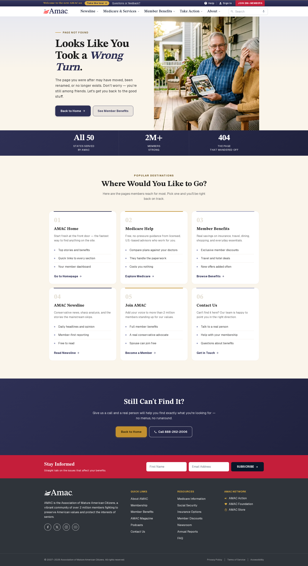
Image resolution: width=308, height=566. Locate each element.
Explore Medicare (137, 276)
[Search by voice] (263, 11)
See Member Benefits (113, 111)
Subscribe (246, 467)
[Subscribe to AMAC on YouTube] (75, 527)
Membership (139, 505)
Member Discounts (189, 518)
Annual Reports (187, 532)
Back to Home (71, 111)
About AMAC (139, 499)
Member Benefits (158, 11)
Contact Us (138, 532)
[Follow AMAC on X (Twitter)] (57, 527)
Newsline (87, 11)
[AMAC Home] (58, 492)
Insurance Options (189, 512)
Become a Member (138, 353)
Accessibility (257, 559)
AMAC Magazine (142, 518)
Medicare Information (191, 499)
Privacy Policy (214, 559)
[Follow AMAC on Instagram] (66, 527)
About (212, 11)
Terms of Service (236, 559)
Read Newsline (65, 353)
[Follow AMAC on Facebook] (47, 527)
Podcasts (137, 525)
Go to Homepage (66, 276)
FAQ (180, 538)
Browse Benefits (209, 276)
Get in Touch (206, 353)
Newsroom (184, 525)
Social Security (187, 505)
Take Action (189, 11)
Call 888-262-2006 (172, 432)
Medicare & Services (119, 11)
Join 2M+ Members (250, 3)
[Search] (232, 11)
